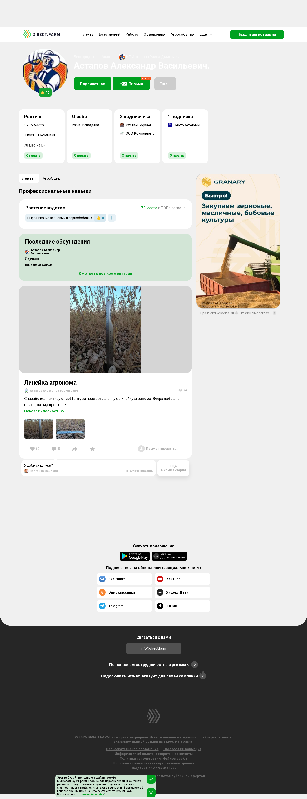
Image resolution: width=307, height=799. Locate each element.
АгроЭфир (51, 178)
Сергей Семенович (44, 471)
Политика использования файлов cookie (153, 758)
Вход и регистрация (257, 34)
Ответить (146, 471)
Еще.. (204, 34)
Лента (88, 34)
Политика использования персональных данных (153, 763)
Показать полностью (44, 411)
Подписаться (92, 83)
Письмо (139, 81)
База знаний (109, 34)
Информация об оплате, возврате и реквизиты (154, 754)
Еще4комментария (173, 468)
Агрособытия (182, 34)
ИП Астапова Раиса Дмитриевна (154, 56)
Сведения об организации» (153, 768)
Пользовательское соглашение (132, 749)
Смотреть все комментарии (105, 273)
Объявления (154, 34)
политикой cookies (90, 794)
